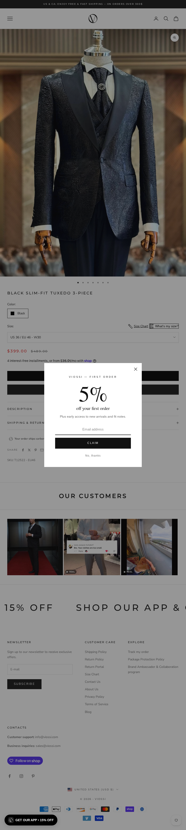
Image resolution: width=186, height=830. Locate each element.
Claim (93, 443)
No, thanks (93, 455)
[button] (31, 820)
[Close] (136, 369)
